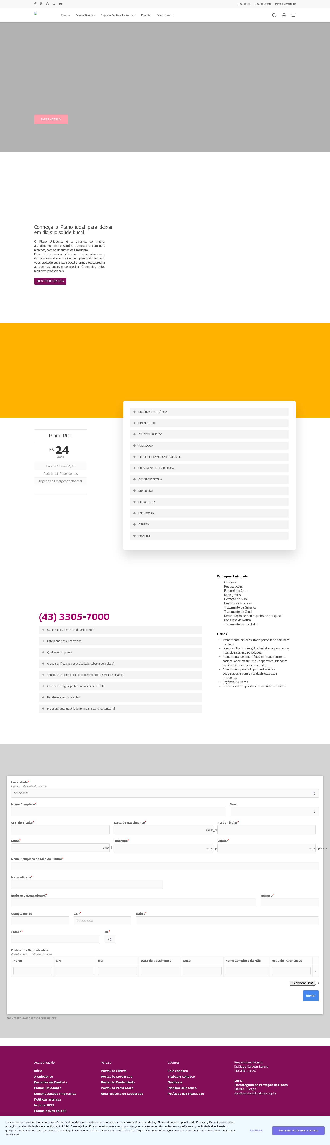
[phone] (54, 4)
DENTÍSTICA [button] (145, 490)
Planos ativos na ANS (50, 1111)
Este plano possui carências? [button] (64, 641)
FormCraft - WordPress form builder (32, 1018)
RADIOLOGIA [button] (145, 445)
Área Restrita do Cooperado (122, 1094)
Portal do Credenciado (118, 1082)
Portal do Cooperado (116, 1076)
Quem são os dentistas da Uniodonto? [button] (70, 629)
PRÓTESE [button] (144, 535)
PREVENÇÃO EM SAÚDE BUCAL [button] (156, 468)
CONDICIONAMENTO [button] (150, 434)
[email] (60, 4)
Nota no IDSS (44, 1105)
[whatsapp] (47, 4)
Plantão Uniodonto (182, 1088)
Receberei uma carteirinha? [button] (63, 697)
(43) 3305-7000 (74, 616)
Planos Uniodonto (47, 1088)
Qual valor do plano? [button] (59, 652)
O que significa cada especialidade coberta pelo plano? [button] (81, 663)
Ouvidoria (175, 1082)
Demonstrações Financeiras (55, 1094)
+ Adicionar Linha (302, 983)
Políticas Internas (47, 1099)
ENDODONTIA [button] (146, 513)
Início (38, 1071)
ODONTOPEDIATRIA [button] (150, 479)
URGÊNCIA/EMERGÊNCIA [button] (152, 411)
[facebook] (35, 4)
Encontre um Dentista (50, 1082)
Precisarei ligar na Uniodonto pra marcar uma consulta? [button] (81, 708)
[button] (294, 15)
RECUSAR (256, 1130)
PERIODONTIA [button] (146, 501)
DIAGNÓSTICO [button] (146, 423)
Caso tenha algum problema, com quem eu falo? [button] (76, 686)
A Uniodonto (43, 1076)
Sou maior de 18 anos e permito (298, 1130)
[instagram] (41, 4)
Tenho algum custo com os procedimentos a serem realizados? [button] (85, 674)
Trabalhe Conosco (181, 1076)
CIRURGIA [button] (144, 524)
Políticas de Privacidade (186, 1094)
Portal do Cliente (113, 1071)
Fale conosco (178, 1071)
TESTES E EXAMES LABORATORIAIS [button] (159, 456)
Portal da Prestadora (117, 1088)
